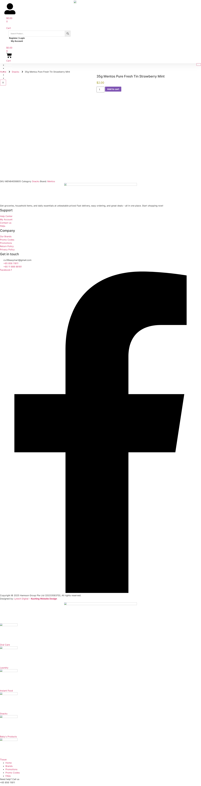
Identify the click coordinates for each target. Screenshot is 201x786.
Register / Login (17, 38)
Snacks (15, 71)
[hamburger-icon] (198, 64)
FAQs (8, 776)
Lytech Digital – (35, 598)
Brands (9, 68)
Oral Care (5, 644)
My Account (17, 41)
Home (8, 65)
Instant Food (6, 690)
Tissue (3, 759)
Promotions (11, 769)
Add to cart (113, 89)
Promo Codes (12, 772)
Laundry (4, 667)
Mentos (51, 181)
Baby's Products (8, 736)
